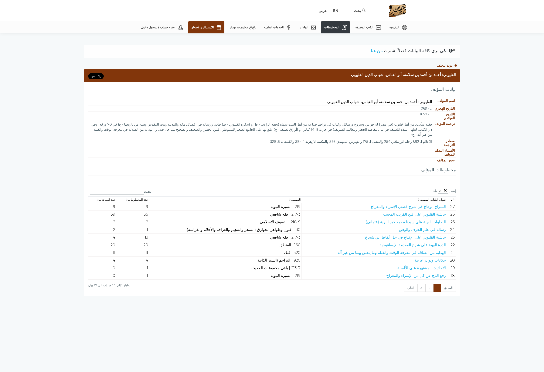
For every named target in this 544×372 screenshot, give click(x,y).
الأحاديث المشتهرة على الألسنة (421, 268)
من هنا (377, 50)
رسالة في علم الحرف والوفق (422, 229)
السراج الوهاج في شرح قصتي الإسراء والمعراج (408, 206)
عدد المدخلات (107, 200)
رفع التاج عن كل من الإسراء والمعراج (416, 275)
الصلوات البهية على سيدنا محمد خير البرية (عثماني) (406, 222)
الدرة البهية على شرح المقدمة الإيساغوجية (413, 245)
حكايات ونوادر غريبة (430, 260)
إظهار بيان (444, 191)
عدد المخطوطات (138, 200)
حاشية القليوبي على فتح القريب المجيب (414, 214)
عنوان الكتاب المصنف (432, 200)
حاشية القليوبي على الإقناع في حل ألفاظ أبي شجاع (405, 237)
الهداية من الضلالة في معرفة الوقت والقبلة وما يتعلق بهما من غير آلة (391, 252)
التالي (410, 288)
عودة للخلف (445, 65)
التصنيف (296, 200)
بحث (358, 11)
